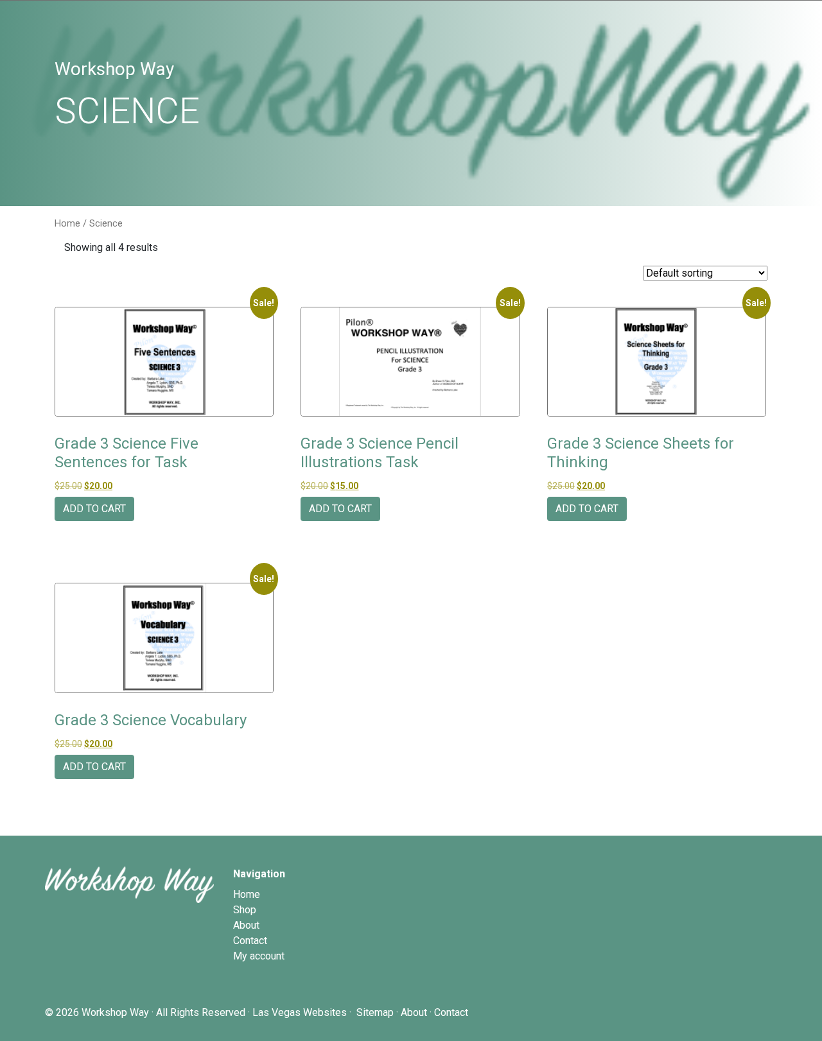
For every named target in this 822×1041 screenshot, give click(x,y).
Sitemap (375, 1012)
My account (258, 956)
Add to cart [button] (94, 509)
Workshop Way (115, 1012)
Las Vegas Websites (299, 1012)
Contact (250, 940)
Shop (244, 910)
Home (67, 223)
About (246, 925)
